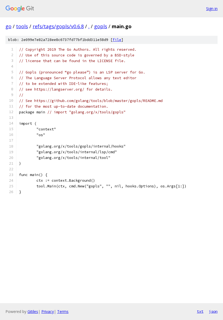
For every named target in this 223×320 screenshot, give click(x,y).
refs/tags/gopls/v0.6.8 (58, 26)
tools (22, 26)
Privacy (47, 311)
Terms (63, 311)
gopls (100, 26)
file (117, 39)
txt (200, 311)
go (8, 26)
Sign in (212, 8)
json (213, 311)
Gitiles (32, 311)
